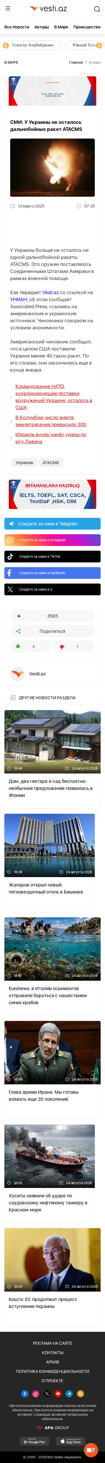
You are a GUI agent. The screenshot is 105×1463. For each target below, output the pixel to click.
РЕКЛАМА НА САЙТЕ (52, 1343)
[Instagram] (35, 1394)
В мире (61, 27)
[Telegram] (69, 1394)
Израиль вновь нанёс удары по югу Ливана (50, 438)
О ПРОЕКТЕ (52, 1380)
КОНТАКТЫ (52, 1352)
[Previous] (5, 45)
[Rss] (80, 1394)
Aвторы (41, 27)
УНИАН (18, 299)
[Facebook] (24, 1394)
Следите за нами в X (35, 589)
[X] (46, 1394)
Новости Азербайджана (32, 45)
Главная (76, 62)
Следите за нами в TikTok (39, 556)
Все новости (16, 27)
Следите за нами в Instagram (42, 540)
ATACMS (51, 462)
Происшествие (88, 27)
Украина (24, 462)
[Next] (99, 45)
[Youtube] (58, 1394)
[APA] (52, 1427)
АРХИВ (52, 1362)
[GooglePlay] (34, 1441)
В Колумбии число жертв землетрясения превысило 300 (50, 420)
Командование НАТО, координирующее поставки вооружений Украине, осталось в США (53, 396)
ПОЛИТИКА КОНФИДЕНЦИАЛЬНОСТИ (52, 1371)
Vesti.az (50, 292)
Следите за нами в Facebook (42, 573)
